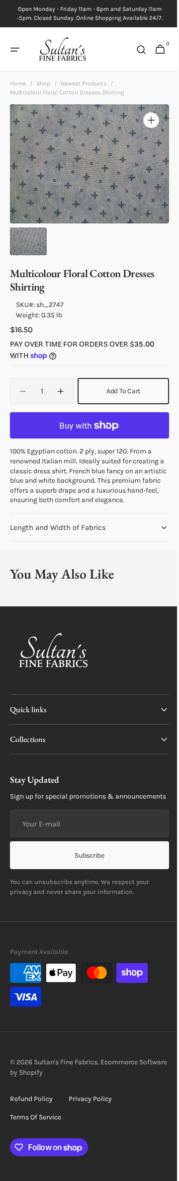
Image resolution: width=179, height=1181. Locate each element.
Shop (43, 83)
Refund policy (31, 1118)
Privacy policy (90, 1118)
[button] (15, 50)
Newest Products (83, 83)
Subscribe (85, 875)
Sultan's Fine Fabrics (65, 1082)
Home (18, 83)
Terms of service (35, 1137)
